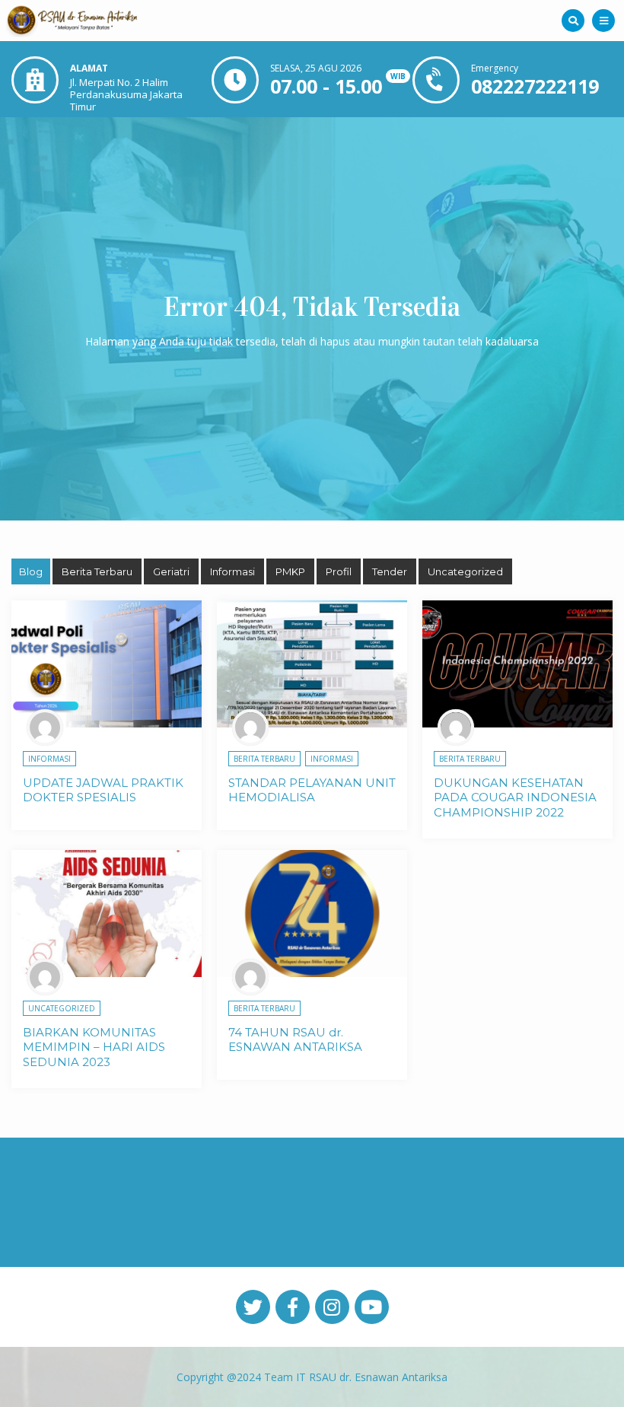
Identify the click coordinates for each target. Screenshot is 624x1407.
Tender (389, 571)
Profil (339, 571)
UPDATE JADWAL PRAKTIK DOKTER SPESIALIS (103, 790)
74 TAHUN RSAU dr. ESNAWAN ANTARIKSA (295, 1040)
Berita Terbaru (97, 571)
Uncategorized (465, 571)
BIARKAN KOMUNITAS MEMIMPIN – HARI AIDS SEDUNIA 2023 (94, 1047)
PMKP (290, 571)
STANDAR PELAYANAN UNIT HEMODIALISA (312, 790)
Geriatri (171, 571)
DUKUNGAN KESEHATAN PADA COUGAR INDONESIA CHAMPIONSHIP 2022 (515, 797)
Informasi (232, 571)
